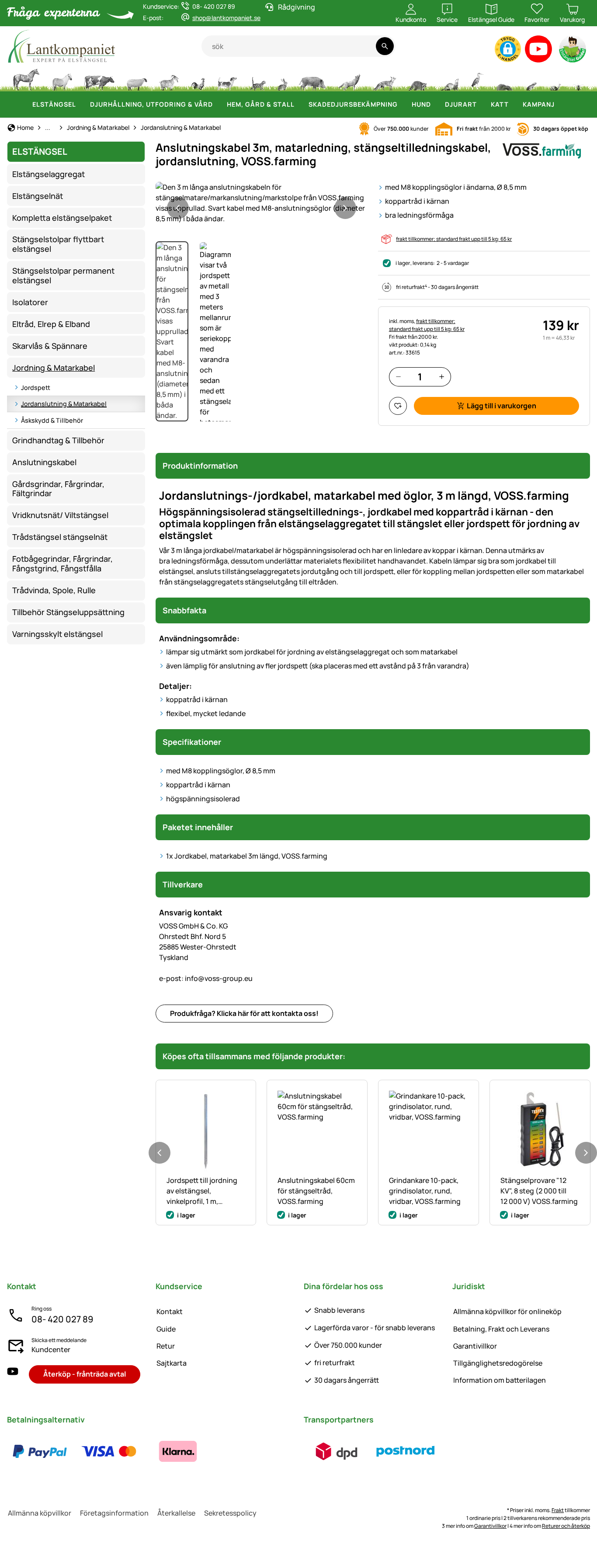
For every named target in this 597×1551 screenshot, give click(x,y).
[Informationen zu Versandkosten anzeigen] (371, 1451)
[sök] (385, 46)
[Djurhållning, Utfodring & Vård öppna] (218, 104)
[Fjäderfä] (198, 78)
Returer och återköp (566, 1526)
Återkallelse (176, 1513)
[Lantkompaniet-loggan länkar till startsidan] (104, 46)
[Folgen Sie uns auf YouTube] (12, 1374)
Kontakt (169, 1311)
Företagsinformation (114, 1513)
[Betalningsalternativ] (109, 1451)
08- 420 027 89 (62, 1319)
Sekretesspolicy (230, 1513)
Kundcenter (50, 1349)
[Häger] (477, 78)
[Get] (169, 78)
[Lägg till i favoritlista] (398, 406)
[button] (508, 49)
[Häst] (26, 78)
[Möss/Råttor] (531, 78)
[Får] (137, 78)
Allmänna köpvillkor (39, 1513)
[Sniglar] (555, 78)
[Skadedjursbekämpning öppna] (403, 104)
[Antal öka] (442, 377)
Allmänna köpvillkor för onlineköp (507, 1311)
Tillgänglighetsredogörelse (497, 1363)
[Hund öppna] (436, 104)
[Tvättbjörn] (417, 78)
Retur (165, 1346)
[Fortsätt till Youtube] (538, 51)
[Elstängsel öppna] (81, 104)
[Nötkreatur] (99, 78)
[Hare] (282, 78)
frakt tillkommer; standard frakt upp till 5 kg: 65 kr (454, 239)
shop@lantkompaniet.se (226, 18)
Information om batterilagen (499, 1380)
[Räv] (384, 78)
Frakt (558, 1510)
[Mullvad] (504, 78)
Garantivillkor (475, 1346)
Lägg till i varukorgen (501, 405)
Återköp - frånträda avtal (84, 1374)
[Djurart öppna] (482, 104)
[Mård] (448, 78)
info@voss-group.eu (206, 978)
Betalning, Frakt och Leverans (501, 1329)
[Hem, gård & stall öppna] (300, 104)
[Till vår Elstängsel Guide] (573, 51)
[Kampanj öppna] (560, 104)
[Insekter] (578, 78)
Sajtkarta (171, 1363)
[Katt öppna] (514, 104)
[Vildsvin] (312, 78)
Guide (166, 1329)
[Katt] (257, 78)
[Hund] (227, 78)
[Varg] (349, 78)
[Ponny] (61, 78)
